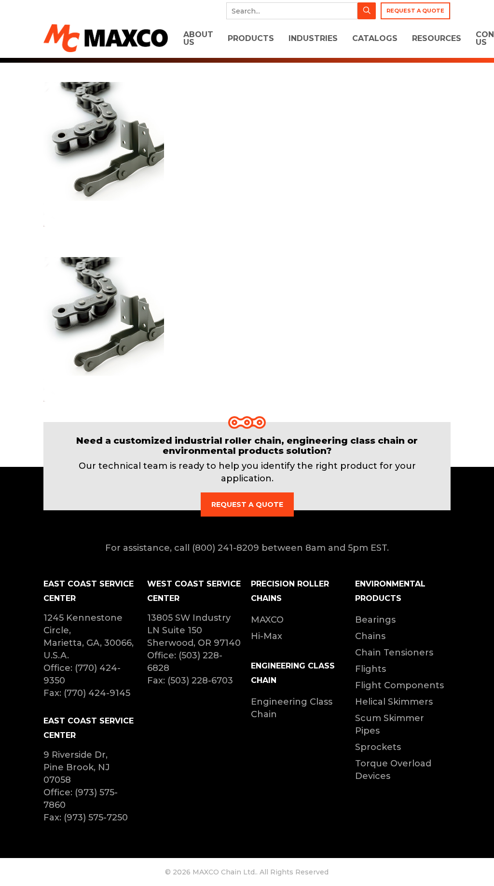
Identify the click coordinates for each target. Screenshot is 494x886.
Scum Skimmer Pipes (389, 724)
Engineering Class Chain (291, 708)
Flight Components (399, 685)
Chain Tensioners (394, 652)
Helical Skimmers (394, 701)
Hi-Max (266, 636)
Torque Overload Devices (393, 769)
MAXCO (267, 619)
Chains (370, 636)
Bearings (375, 619)
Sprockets (378, 747)
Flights (370, 669)
